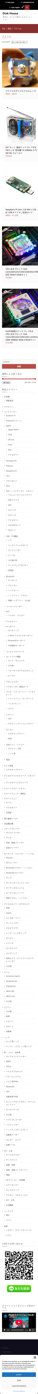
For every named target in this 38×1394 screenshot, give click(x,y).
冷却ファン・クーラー (15, 744)
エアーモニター (12, 1185)
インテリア (8, 1211)
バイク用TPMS (12, 1081)
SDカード (12, 530)
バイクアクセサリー (14, 1071)
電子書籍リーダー (11, 818)
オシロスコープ (12, 1190)
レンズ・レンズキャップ (16, 933)
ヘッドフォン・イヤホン (18, 595)
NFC (8, 611)
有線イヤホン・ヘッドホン (17, 898)
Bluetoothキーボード (17, 640)
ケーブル (11, 555)
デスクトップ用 (14, 748)
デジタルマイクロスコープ (17, 782)
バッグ (7, 1037)
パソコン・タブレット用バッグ (19, 1046)
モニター (9, 729)
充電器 (11, 570)
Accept (19, 1375)
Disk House (10, 13)
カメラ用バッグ (12, 1041)
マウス (11, 708)
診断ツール (10, 1145)
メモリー (9, 714)
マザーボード (11, 481)
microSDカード (14, 525)
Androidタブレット (14, 420)
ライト (9, 1220)
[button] (35, 1357)
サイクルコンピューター (16, 1056)
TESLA (8, 1066)
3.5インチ (12, 515)
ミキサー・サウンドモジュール (19, 1230)
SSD (9, 505)
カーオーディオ (12, 1109)
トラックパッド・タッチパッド (21, 698)
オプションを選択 (21, 68)
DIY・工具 (8, 1151)
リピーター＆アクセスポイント (21, 670)
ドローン (9, 1021)
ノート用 (11, 753)
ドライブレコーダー (14, 1119)
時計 (8, 1215)
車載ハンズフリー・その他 (19, 600)
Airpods (9, 857)
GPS (8, 1091)
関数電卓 (9, 400)
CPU (8, 476)
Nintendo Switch (13, 976)
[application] (19, 1322)
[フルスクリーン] (33, 1330)
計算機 (7, 396)
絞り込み (7, 383)
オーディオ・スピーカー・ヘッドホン (19, 853)
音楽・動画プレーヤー (15, 842)
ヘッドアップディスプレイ (17, 1129)
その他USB (12, 560)
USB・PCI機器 (12, 536)
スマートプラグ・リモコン (15, 788)
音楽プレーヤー (12, 847)
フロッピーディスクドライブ (20, 495)
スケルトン (8, 406)
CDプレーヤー (12, 862)
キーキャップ (13, 630)
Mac (10, 449)
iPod (10, 444)
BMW (8, 1061)
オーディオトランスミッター (18, 883)
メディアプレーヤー (12, 828)
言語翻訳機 (8, 823)
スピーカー (12, 585)
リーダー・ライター (16, 615)
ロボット (9, 1026)
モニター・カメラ (13, 1140)
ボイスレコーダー (13, 832)
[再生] (5, 1330)
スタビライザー (12, 928)
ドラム (9, 1235)
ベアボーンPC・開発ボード (17, 686)
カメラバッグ (11, 953)
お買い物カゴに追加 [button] (21, 124)
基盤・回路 (10, 1165)
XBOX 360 (10, 991)
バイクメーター (12, 1124)
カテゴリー (8, 1352)
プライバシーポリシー (19, 1391)
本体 (10, 738)
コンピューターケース (15, 651)
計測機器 (9, 1205)
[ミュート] (30, 1330)
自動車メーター (12, 1134)
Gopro (8, 913)
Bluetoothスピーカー (15, 872)
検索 (19, 366)
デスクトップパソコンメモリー (21, 723)
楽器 (6, 1226)
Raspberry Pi (11, 471)
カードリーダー (14, 550)
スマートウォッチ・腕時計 (15, 793)
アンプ (9, 878)
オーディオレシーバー (15, 893)
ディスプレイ (11, 1160)
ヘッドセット (13, 590)
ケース (9, 802)
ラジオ (9, 837)
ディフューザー (12, 923)
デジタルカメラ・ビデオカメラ (17, 904)
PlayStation (11, 986)
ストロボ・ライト (13, 918)
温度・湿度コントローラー (17, 1170)
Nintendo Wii (11, 981)
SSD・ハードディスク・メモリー (19, 491)
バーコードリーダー (14, 606)
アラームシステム (13, 1076)
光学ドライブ (13, 500)
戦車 (8, 1016)
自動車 (9, 1031)
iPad (10, 434)
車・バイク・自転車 (12, 1052)
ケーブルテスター (13, 1154)
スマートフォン (10, 798)
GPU (8, 486)
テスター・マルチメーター (17, 1195)
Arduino (9, 466)
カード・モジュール (16, 660)
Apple (8, 425)
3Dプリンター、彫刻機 (15, 1180)
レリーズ (9, 943)
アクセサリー (13, 454)
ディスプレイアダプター (18, 565)
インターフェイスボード (18, 545)
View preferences (19, 1386)
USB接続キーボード (16, 645)
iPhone (11, 439)
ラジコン (7, 1007)
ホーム (6, 1348)
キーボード (12, 580)
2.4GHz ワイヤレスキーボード (20, 635)
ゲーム (7, 972)
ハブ (10, 540)
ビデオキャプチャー (16, 733)
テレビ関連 (8, 765)
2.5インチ (12, 510)
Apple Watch (13, 429)
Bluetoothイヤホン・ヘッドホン (19, 867)
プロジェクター (12, 681)
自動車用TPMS (12, 1096)
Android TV (11, 415)
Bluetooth (10, 576)
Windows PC (11, 461)
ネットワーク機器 (13, 656)
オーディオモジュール (15, 888)
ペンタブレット (14, 703)
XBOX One (10, 996)
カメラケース (11, 948)
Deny (19, 1380)
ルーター (11, 675)
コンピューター (10, 411)
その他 (11, 665)
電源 (8, 759)
